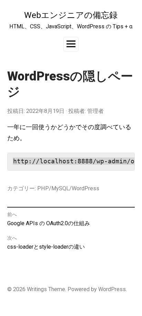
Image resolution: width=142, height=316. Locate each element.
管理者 (95, 111)
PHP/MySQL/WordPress (68, 188)
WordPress (112, 289)
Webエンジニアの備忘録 (71, 15)
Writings (37, 289)
